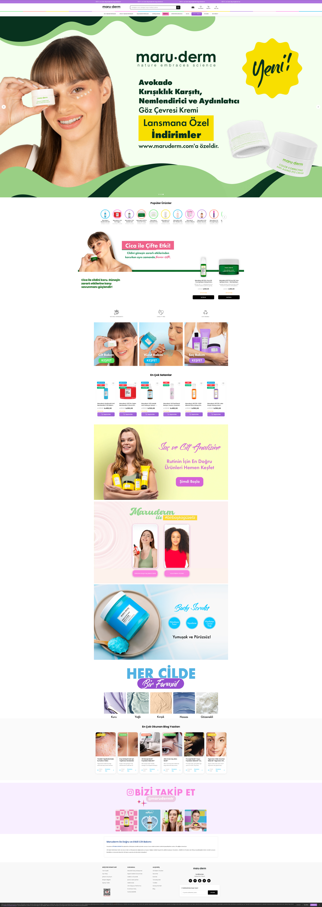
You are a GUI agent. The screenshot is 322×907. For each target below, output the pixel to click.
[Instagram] (190, 880)
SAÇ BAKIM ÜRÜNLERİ (143, 13)
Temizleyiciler (157, 880)
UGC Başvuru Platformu (134, 886)
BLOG (187, 13)
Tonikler (155, 883)
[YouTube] (199, 880)
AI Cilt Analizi (197, 13)
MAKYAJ (165, 13)
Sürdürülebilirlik (131, 892)
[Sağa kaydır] (224, 217)
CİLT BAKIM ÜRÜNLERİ (110, 13)
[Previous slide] (4, 107)
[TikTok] (204, 880)
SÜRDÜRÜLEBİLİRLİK (176, 13)
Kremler (155, 877)
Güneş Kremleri (157, 886)
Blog (154, 889)
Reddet (299, 904)
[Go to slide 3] (163, 194)
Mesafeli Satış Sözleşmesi (134, 871)
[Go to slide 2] (161, 194)
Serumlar (155, 874)
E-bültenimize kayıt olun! (190, 888)
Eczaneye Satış (131, 889)
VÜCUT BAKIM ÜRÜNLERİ (126, 13)
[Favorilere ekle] (113, 383)
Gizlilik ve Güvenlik (132, 877)
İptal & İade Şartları (132, 880)
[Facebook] (195, 880)
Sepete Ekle (107, 414)
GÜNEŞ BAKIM (156, 13)
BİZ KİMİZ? (215, 13)
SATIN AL (203, 297)
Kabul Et (313, 904)
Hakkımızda (130, 883)
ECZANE (206, 13)
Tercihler (306, 904)
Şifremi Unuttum (107, 877)
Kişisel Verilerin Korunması (134, 874)
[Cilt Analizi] (161, 462)
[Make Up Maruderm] (193, 7)
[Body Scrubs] (161, 622)
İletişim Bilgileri (106, 880)
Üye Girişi (105, 874)
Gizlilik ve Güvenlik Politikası (9, 905)
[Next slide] (318, 107)
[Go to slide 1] (158, 194)
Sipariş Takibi (106, 883)
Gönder (212, 892)
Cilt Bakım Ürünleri (158, 871)
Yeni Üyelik (105, 871)
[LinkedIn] (209, 880)
